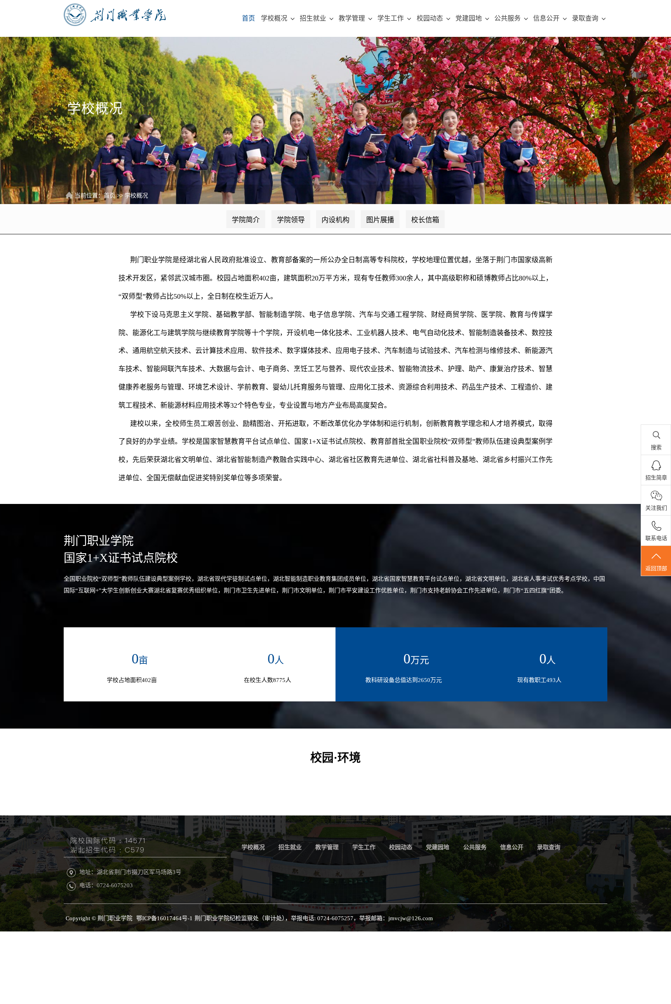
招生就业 (313, 18)
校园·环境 (335, 757)
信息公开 (546, 18)
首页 (248, 18)
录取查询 (585, 18)
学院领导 (291, 220)
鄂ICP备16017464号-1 (164, 918)
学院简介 (246, 220)
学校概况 (274, 18)
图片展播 (380, 220)
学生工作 (390, 18)
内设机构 (335, 220)
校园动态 (430, 18)
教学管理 (352, 18)
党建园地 (468, 18)
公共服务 (507, 18)
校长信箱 (425, 220)
